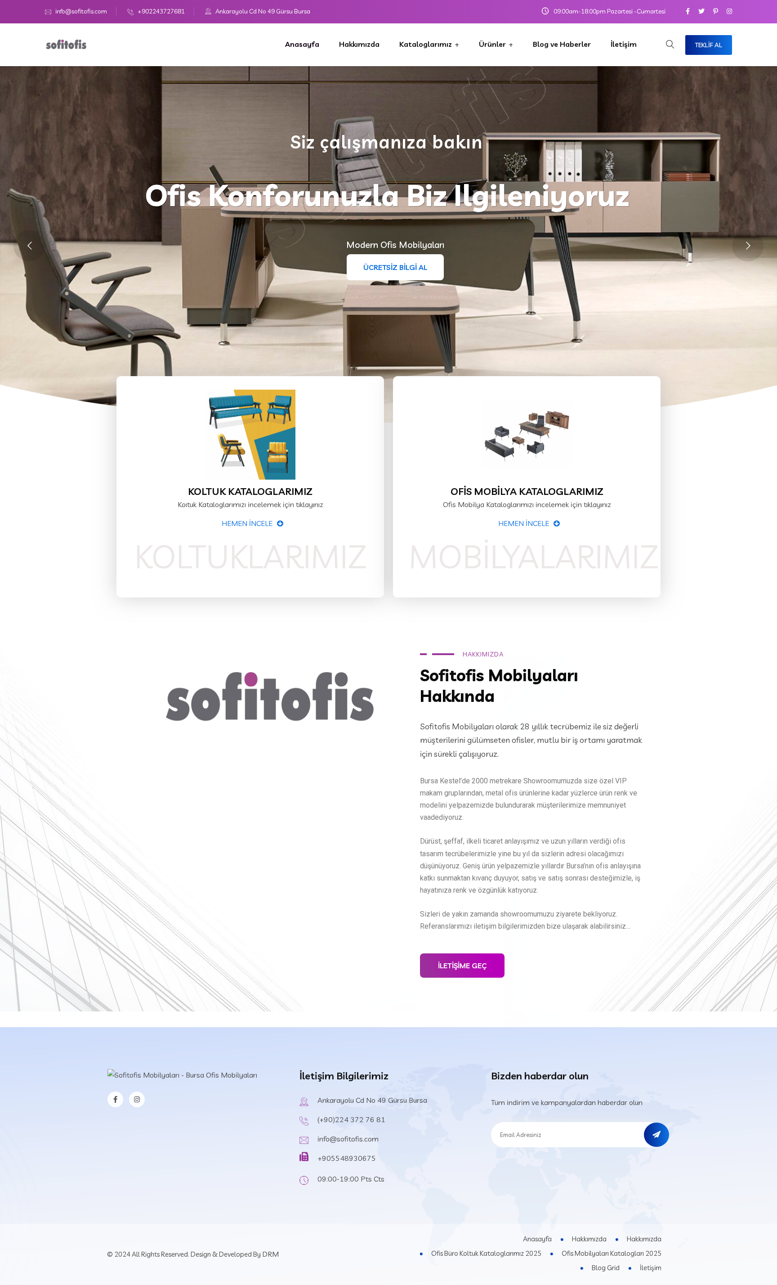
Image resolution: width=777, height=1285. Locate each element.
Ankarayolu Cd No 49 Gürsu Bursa (262, 11)
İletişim (624, 44)
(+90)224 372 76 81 (351, 1119)
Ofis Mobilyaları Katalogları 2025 (611, 1253)
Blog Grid (606, 1267)
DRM (270, 1253)
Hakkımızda (359, 44)
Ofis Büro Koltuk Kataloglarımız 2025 (486, 1253)
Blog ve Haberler (562, 44)
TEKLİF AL (708, 45)
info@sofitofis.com (81, 11)
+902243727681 (161, 11)
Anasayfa (302, 44)
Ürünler (492, 44)
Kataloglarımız (425, 44)
